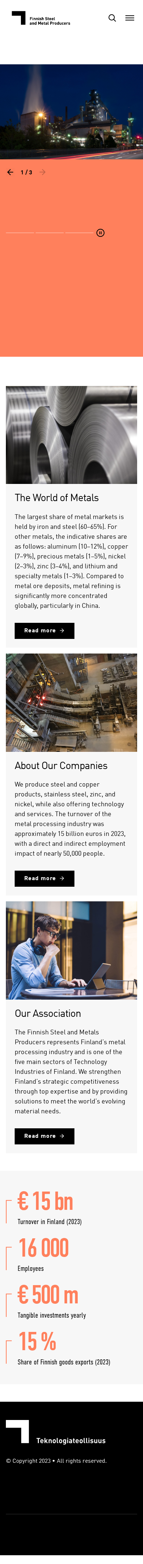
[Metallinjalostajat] (42, 18)
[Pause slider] (100, 233)
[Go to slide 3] (79, 232)
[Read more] (71, 212)
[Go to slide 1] (20, 232)
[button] (112, 18)
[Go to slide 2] (50, 232)
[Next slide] (42, 172)
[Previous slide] (10, 172)
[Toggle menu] (129, 18)
